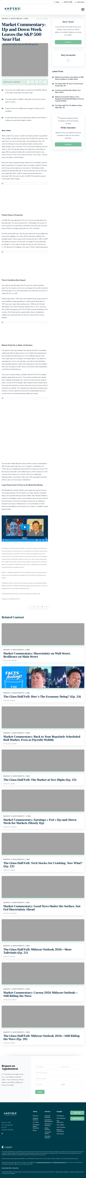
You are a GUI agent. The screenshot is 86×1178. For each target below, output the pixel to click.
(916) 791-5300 (68, 2)
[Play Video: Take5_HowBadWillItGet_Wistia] (24, 527)
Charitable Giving (48, 1132)
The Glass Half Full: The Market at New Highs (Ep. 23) (39, 780)
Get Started (68, 144)
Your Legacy (60, 1124)
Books (35, 1130)
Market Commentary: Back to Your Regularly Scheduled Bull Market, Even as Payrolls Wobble (69, 99)
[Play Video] (3, 540)
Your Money (60, 1116)
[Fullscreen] (46, 540)
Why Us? (35, 1116)
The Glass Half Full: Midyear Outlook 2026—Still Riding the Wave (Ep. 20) (41, 1037)
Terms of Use (15, 1168)
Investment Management (49, 1120)
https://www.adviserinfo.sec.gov (44, 1162)
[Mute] (40, 540)
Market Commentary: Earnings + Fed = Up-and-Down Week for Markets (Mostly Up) (39, 821)
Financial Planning (47, 1116)
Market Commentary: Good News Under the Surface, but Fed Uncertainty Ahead (41, 907)
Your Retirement (60, 1121)
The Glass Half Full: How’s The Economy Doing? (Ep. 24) (42, 697)
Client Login (77, 1112)
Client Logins (80, 2)
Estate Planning (47, 1128)
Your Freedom (61, 1127)
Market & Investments (60, 1130)
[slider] (21, 540)
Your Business (61, 1118)
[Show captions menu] (36, 540)
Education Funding (48, 1137)
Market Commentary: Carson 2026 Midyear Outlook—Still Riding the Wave (40, 994)
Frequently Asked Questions (36, 1126)
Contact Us (68, 42)
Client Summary (77, 1118)
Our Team (36, 1122)
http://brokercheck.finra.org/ (59, 1162)
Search (57, 2)
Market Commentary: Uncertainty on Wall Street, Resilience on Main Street (69, 78)
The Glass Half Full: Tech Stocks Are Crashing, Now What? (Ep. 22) (42, 864)
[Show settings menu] (43, 540)
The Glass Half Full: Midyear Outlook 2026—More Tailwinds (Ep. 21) (37, 951)
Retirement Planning (48, 1124)
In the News (60, 1134)
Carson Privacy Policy (7, 1168)
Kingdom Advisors (35, 1119)
